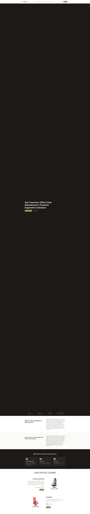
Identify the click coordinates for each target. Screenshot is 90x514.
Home (36, 1)
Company (39, 1)
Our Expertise (36, 210)
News (48, 1)
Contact (51, 1)
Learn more (41, 489)
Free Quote (65, 1)
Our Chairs (44, 1)
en (61, 1)
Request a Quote (28, 210)
